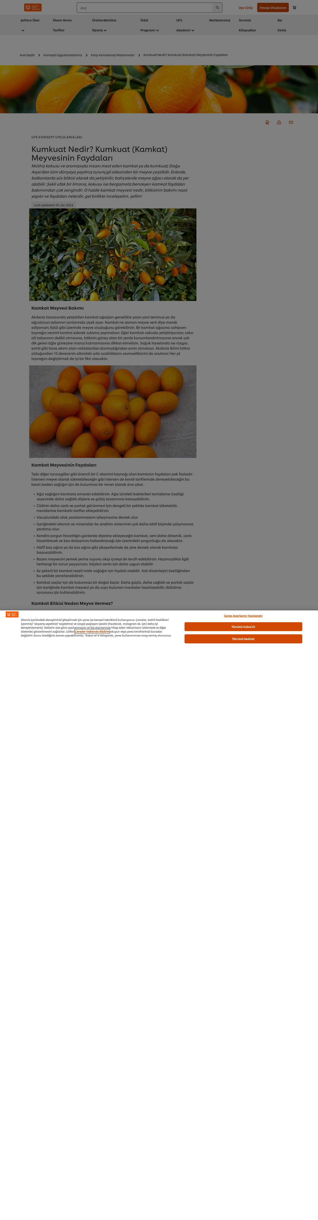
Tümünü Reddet (243, 639)
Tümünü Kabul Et (243, 626)
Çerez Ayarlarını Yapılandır (243, 615)
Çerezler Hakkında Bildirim (92, 631)
